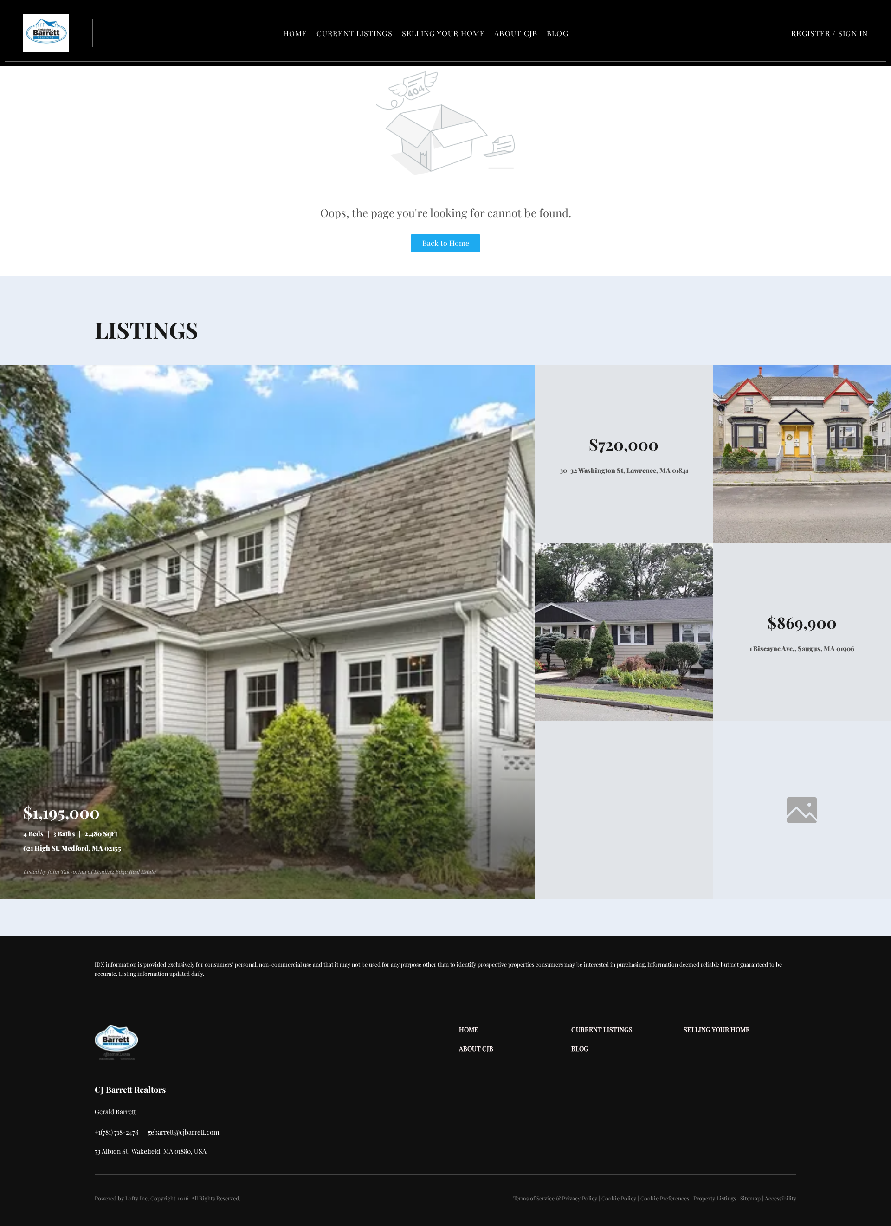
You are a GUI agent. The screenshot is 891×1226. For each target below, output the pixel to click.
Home (295, 33)
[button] (46, 33)
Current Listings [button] (354, 33)
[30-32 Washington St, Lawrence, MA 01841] (802, 540)
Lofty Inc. (137, 1198)
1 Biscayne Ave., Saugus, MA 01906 (801, 648)
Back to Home (445, 243)
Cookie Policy (618, 1198)
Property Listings (714, 1198)
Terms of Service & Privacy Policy (555, 1198)
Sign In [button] (853, 33)
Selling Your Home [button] (443, 33)
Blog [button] (557, 33)
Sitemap (750, 1198)
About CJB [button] (515, 33)
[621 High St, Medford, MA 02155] (267, 896)
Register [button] (810, 33)
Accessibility (780, 1198)
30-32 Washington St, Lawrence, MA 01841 (624, 470)
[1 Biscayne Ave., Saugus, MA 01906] (624, 718)
